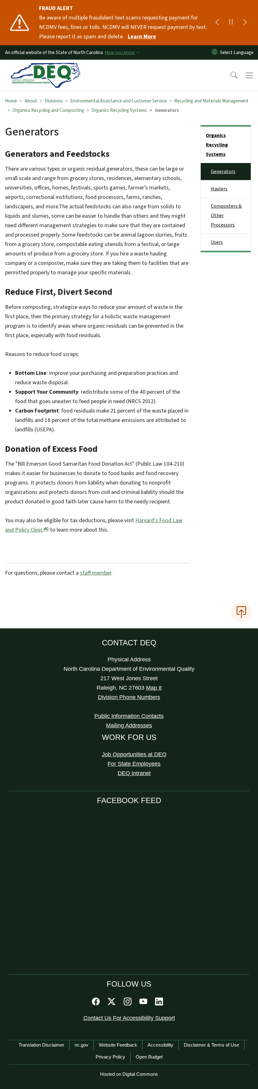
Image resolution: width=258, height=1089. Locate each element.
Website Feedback (118, 1045)
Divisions (54, 100)
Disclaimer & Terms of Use (211, 1045)
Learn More (142, 37)
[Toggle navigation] (249, 75)
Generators (223, 171)
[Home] (45, 67)
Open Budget (149, 1056)
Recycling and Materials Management (211, 100)
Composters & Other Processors (226, 215)
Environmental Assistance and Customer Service (118, 100)
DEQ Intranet (134, 773)
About (31, 100)
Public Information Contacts (129, 716)
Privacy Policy (110, 1056)
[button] (229, 75)
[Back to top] (241, 612)
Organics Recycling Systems (119, 110)
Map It (154, 688)
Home (11, 100)
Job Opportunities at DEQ (134, 754)
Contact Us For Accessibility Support (129, 1018)
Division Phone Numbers (129, 697)
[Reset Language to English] (214, 52)
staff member (95, 573)
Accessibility (160, 1045)
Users (217, 242)
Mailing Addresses (129, 725)
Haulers (219, 188)
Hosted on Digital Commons (129, 1074)
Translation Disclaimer (41, 1045)
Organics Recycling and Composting (48, 110)
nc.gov (81, 1045)
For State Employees (134, 764)
